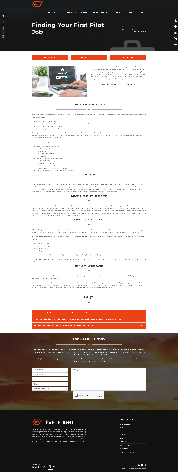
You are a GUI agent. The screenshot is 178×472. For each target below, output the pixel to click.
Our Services (90, 57)
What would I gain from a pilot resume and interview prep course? (64, 326)
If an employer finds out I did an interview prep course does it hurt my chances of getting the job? (78, 319)
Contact (142, 12)
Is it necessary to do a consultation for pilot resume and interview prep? (66, 313)
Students (130, 12)
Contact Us (128, 84)
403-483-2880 (81, 287)
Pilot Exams (83, 12)
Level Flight (130, 469)
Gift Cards (3, 32)
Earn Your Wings (109, 84)
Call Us (129, 57)
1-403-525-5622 (133, 452)
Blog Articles (127, 29)
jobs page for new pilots (75, 237)
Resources (116, 12)
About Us (52, 12)
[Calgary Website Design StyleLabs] (43, 466)
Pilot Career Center (38, 237)
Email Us (51, 57)
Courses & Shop (100, 12)
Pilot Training (67, 12)
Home (123, 26)
